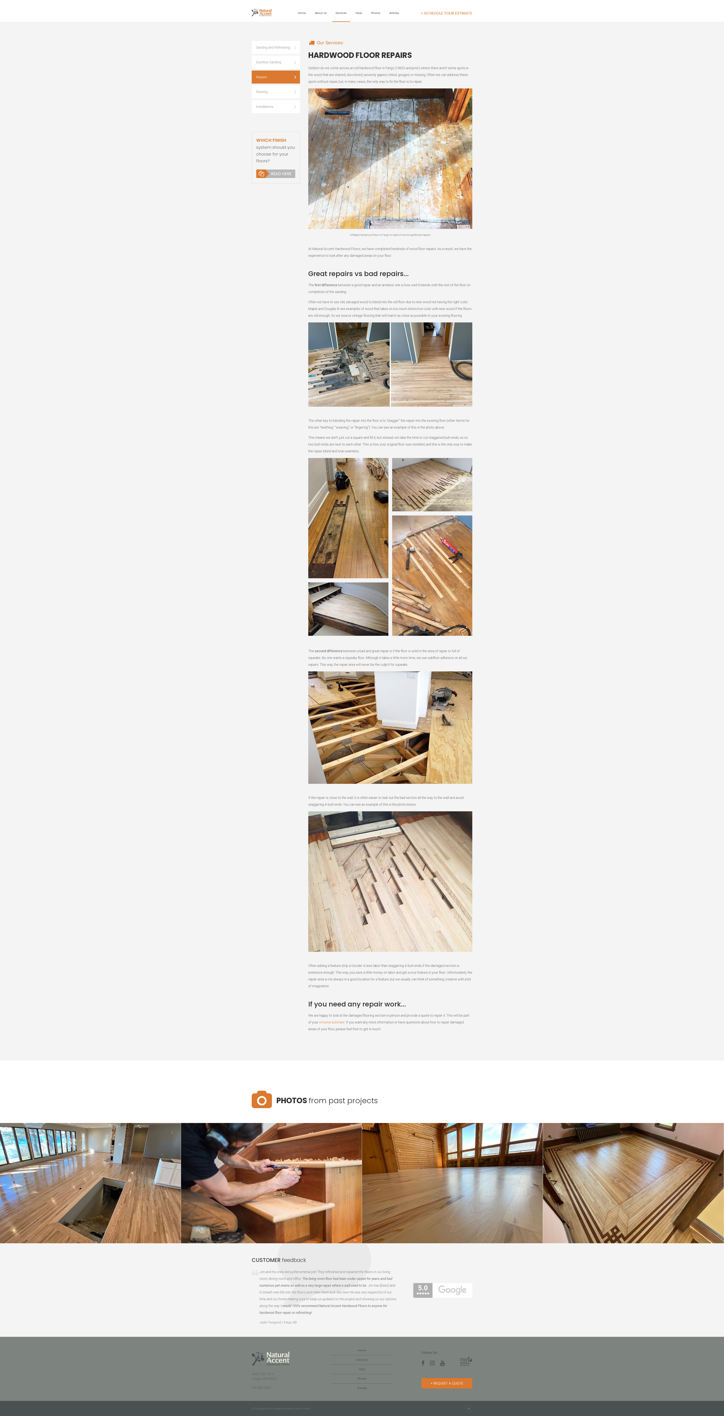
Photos (375, 13)
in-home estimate (332, 1022)
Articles (394, 13)
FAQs (359, 13)
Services (341, 13)
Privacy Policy (302, 1408)
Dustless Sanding (268, 62)
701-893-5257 (261, 1388)
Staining (262, 92)
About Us (321, 13)
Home (302, 13)
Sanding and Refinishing (273, 47)
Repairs (261, 77)
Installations (264, 107)
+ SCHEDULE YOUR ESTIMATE (446, 13)
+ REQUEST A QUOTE (447, 1383)
